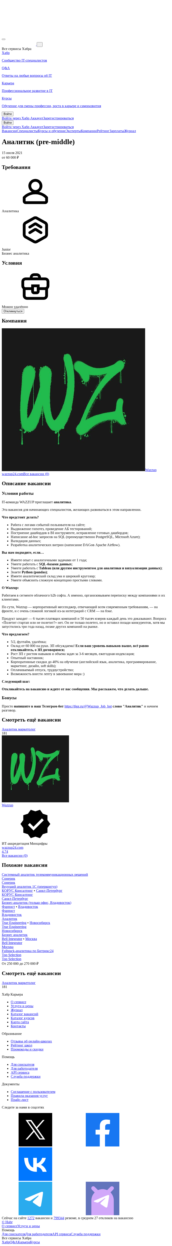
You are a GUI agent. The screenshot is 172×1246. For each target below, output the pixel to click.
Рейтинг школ (21, 1045)
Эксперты (73, 131)
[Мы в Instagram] (102, 1180)
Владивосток (28, 907)
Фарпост (8, 907)
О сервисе (18, 1002)
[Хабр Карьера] (19, 44)
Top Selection (11, 955)
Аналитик (9, 919)
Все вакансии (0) (36, 474)
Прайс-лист (19, 1100)
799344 (59, 1218)
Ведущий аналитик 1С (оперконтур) (29, 886)
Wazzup (151, 470)
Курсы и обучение (52, 131)
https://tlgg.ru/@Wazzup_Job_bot (88, 706)
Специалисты (27, 131)
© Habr (7, 1222)
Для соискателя (22, 1064)
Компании (89, 131)
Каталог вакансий (24, 1014)
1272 (30, 1218)
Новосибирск (40, 923)
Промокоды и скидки (27, 1049)
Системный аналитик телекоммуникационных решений (45, 874)
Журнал (130, 131)
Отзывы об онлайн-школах (31, 1041)
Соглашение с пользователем (33, 1092)
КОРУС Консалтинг (17, 890)
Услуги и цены (22, 1006)
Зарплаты (117, 131)
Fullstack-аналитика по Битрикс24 (28, 951)
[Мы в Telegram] (35, 1214)
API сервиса (20, 1072)
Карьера (24, 1242)
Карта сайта (20, 1022)
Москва (31, 939)
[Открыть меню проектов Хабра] (3, 39)
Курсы (35, 1242)
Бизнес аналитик (15, 935)
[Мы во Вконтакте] (35, 1180)
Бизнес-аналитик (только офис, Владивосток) (36, 903)
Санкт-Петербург (49, 890)
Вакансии (9, 131)
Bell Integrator (12, 939)
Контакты (18, 1026)
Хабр (6, 1242)
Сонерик (8, 878)
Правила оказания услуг (29, 1096)
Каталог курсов (22, 1018)
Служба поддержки (26, 1076)
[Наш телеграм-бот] (102, 1214)
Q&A (14, 1242)
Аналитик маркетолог (19, 729)
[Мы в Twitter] (35, 1145)
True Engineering (14, 923)
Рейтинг (103, 131)
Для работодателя (24, 1068)
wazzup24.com (12, 474)
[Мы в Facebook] (102, 1145)
